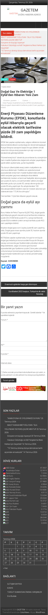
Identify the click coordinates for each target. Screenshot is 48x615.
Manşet (4, 79)
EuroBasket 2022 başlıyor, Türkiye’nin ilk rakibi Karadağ (27, 292)
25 (37, 559)
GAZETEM (29, 10)
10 (30, 551)
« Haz (5, 568)
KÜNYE (10, 588)
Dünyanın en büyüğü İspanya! (12, 43)
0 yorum (25, 100)
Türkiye (12, 79)
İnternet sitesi (6, 363)
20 (6, 559)
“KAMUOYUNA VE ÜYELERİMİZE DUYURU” (24, 418)
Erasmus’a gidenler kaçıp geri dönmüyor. (21, 284)
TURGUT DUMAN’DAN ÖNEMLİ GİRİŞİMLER (24, 592)
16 (24, 555)
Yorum (4, 320)
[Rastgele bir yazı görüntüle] (44, 25)
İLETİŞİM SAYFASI (14, 584)
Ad (2, 345)
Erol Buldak (11, 596)
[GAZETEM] (4, 25)
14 (12, 555)
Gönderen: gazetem (10, 100)
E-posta (4, 354)
